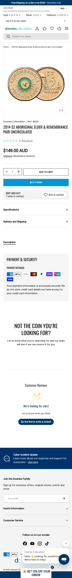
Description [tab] (9, 242)
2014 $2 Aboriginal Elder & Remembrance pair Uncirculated (37, 47)
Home (6, 47)
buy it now (36, 182)
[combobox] (36, 36)
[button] (59, 28)
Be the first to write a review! (36, 421)
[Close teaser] (52, 567)
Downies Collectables (14, 121)
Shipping (7, 156)
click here (33, 462)
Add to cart (46, 172)
